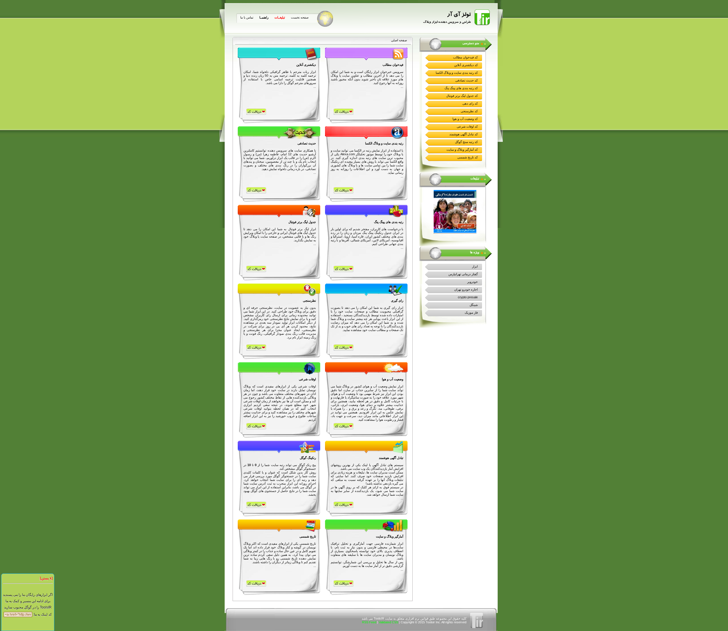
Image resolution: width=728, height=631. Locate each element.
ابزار (475, 266)
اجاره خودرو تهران (466, 289)
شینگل (474, 305)
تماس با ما (246, 17)
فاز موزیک (471, 312)
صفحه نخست (300, 17)
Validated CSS (388, 622)
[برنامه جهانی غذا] (455, 232)
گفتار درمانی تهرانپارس (463, 274)
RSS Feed (369, 622)
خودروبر (472, 281)
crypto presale (468, 297)
